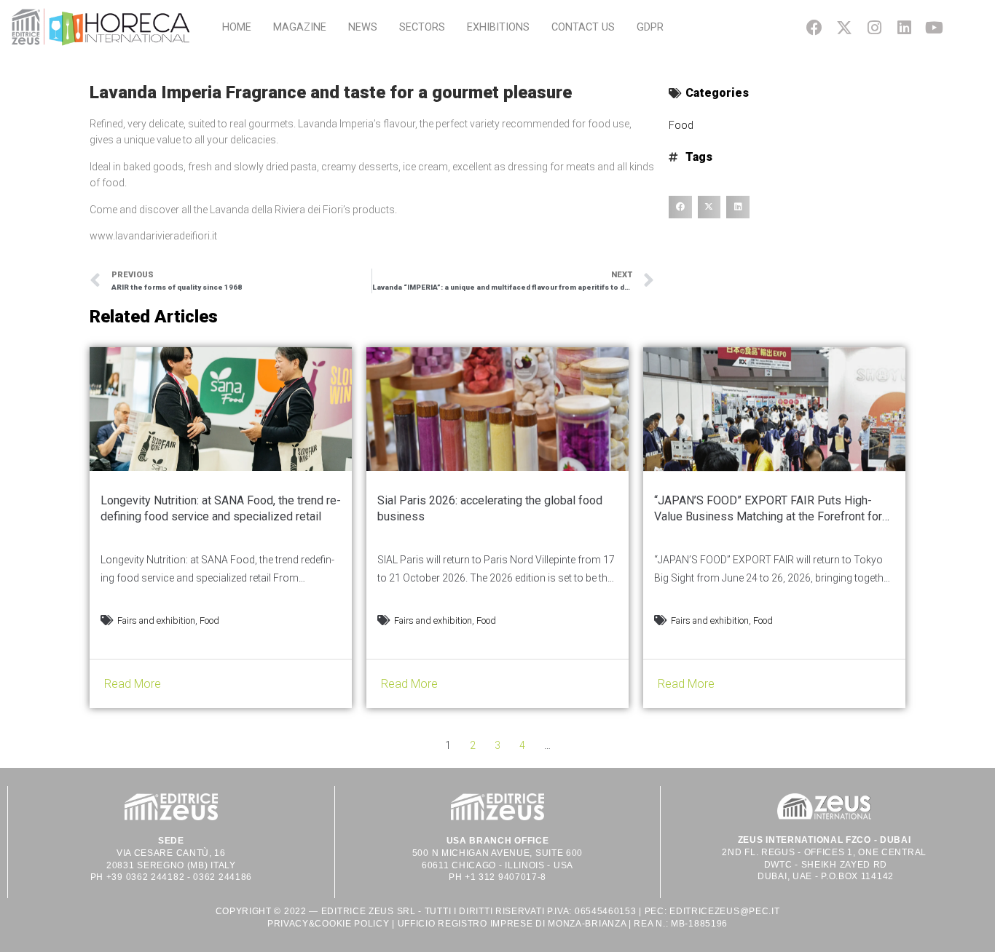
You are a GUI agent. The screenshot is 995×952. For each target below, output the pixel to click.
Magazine (299, 27)
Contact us (583, 27)
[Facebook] (814, 27)
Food (681, 125)
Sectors (422, 27)
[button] (680, 207)
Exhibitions (498, 27)
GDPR (650, 27)
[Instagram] (873, 27)
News (362, 27)
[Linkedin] (904, 27)
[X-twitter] (844, 27)
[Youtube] (934, 27)
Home (236, 27)
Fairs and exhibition (156, 620)
